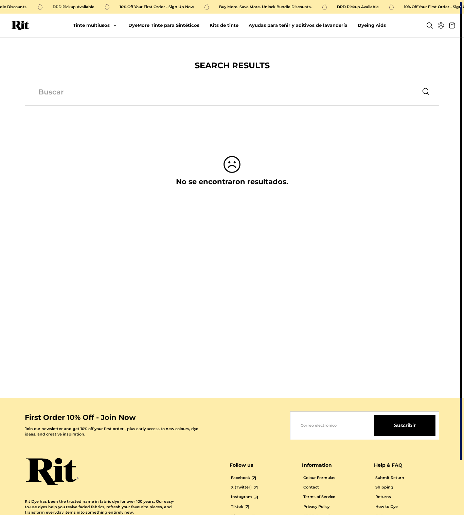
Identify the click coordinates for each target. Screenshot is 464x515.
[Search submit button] (425, 92)
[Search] (430, 25)
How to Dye (386, 506)
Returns (383, 497)
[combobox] (218, 91)
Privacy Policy (316, 506)
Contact (311, 487)
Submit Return (389, 478)
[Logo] (20, 25)
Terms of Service (319, 497)
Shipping (384, 487)
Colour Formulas (319, 478)
